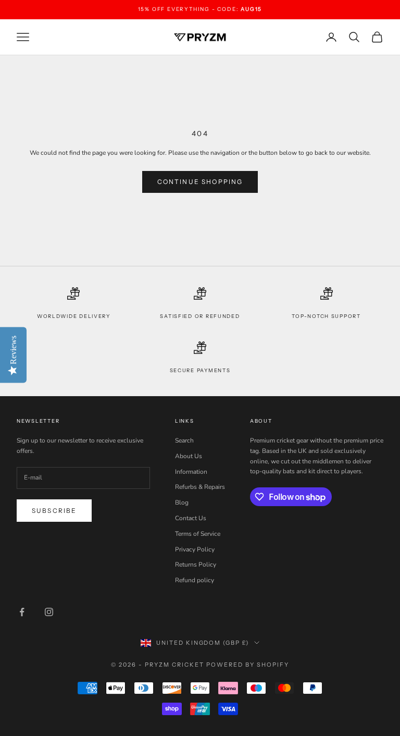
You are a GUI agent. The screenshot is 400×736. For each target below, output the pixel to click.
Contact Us (190, 518)
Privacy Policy (195, 549)
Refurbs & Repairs (200, 487)
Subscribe (54, 510)
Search (184, 440)
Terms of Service (197, 534)
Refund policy (194, 580)
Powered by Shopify (247, 664)
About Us (188, 456)
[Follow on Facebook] (22, 612)
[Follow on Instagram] (49, 612)
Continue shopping (200, 182)
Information (191, 472)
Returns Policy (195, 564)
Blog (182, 502)
